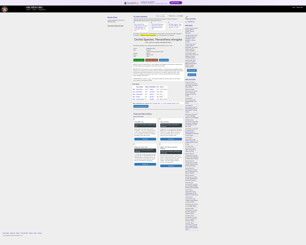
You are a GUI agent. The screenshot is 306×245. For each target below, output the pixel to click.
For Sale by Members (140, 16)
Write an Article (164, 60)
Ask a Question (192, 70)
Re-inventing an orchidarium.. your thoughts (190, 38)
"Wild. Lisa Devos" (189, 149)
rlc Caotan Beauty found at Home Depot (191, 63)
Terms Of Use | (24, 233)
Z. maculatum (191, 219)
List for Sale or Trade (151, 60)
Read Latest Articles (138, 116)
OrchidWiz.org (191, 21)
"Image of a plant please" (191, 200)
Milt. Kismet (193, 206)
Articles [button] (34, 9)
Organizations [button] (42, 9)
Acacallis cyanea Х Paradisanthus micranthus (191, 132)
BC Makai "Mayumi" (174, 24)
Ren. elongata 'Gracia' (170, 103)
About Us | (12, 233)
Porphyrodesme (140, 99)
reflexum (152, 94)
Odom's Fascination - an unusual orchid (191, 47)
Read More (145, 139)
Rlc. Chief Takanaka (193, 157)
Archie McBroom (174, 26)
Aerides (138, 96)
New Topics (189, 25)
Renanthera (149, 48)
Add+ (134, 89)
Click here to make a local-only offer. (148, 35)
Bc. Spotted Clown (192, 178)
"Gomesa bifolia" (189, 101)
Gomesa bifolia (189, 29)
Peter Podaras (155, 27)
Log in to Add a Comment (141, 106)
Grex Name (153, 87)
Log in (293, 7)
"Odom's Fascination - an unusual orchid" (191, 141)
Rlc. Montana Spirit (193, 164)
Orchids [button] (28, 9)
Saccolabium (139, 94)
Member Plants (112, 17)
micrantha (152, 92)
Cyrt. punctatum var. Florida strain (139, 25)
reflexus (152, 89)
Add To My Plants (139, 60)
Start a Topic (192, 75)
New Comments (190, 79)
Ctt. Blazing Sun (192, 171)
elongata (152, 96)
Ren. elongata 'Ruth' (155, 103)
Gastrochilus (139, 89)
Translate (180, 16)
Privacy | (31, 233)
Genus (147, 87)
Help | (35, 233)
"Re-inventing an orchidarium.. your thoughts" (191, 123)
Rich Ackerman (140, 27)
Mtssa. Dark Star (192, 85)
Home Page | (6, 233)
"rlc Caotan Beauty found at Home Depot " (191, 108)
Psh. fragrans (191, 211)
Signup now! (300, 7)
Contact (40, 233)
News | (18, 233)
